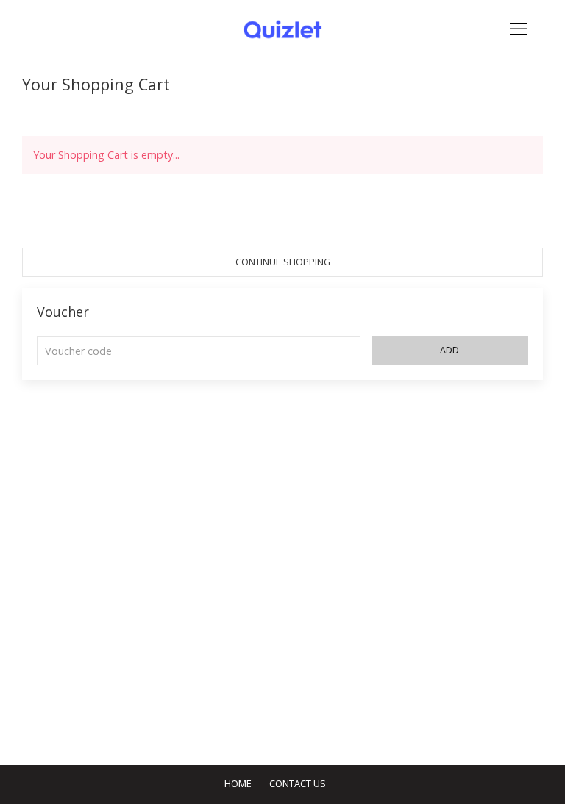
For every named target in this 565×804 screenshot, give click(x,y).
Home (238, 783)
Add (449, 350)
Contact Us (297, 783)
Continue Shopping (282, 262)
